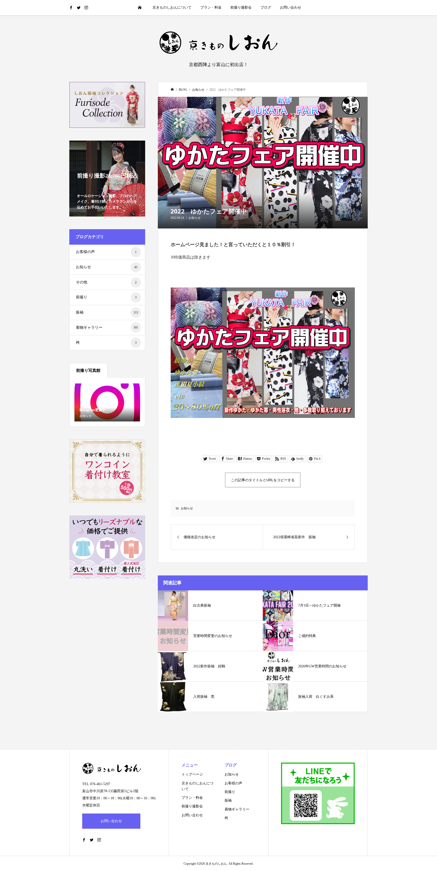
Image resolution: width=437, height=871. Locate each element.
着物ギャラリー (107, 327)
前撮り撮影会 (241, 7)
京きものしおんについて (171, 7)
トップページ (192, 774)
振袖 (107, 312)
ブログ (265, 7)
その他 (106, 282)
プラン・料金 (211, 7)
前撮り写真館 (88, 370)
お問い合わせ (290, 7)
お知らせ (194, 218)
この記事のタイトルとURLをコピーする (263, 480)
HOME (140, 7)
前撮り (106, 297)
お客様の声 (106, 252)
